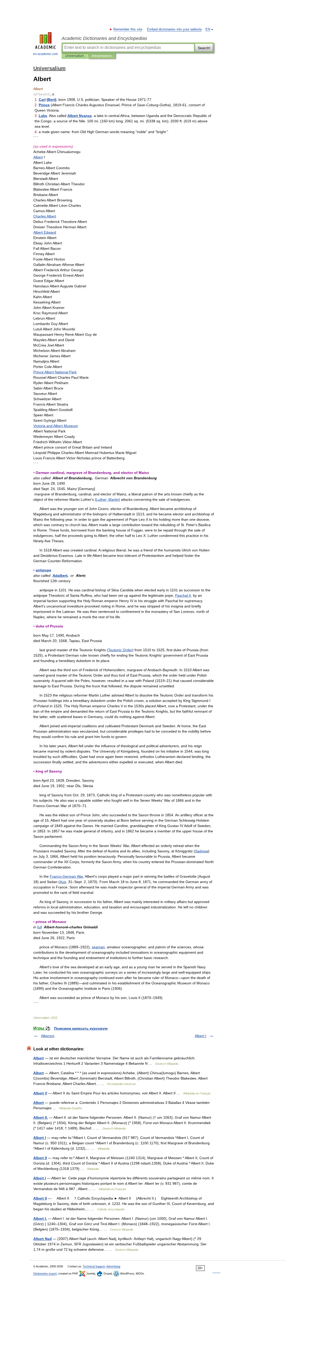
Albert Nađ (42, 1239)
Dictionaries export (45, 1273)
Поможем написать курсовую (81, 1028)
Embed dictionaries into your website (174, 29)
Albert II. (40, 1117)
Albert (38, 1058)
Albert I (200, 1036)
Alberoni (47, 1036)
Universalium (74, 56)
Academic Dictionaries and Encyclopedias (104, 38)
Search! (204, 48)
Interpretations (102, 56)
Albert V (40, 1093)
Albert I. (40, 1218)
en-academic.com (45, 54)
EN (208, 29)
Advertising (113, 1266)
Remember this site (128, 29)
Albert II (40, 1158)
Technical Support (94, 1266)
